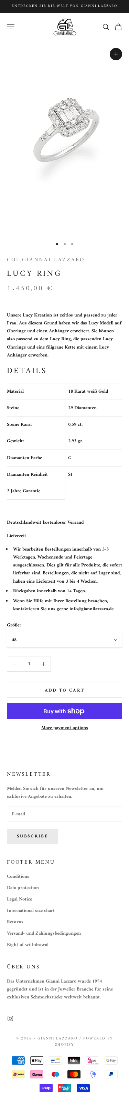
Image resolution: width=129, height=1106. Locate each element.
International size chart (31, 910)
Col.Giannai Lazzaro (45, 260)
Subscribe (32, 836)
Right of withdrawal (28, 945)
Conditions (18, 876)
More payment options (64, 728)
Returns (15, 922)
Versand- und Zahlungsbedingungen (44, 933)
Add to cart (65, 690)
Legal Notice (19, 899)
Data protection (23, 888)
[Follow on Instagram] (10, 1018)
